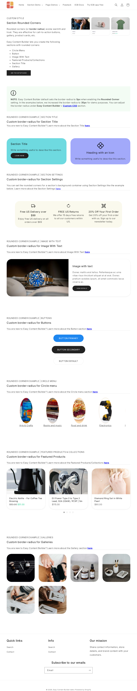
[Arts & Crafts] (26, 410)
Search (10, 647)
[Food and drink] (79, 410)
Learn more (19, 155)
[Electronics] (105, 410)
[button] (35, 5)
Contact (10, 652)
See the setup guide (19, 73)
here (58, 188)
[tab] (64, 512)
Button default (68, 361)
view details (82, 288)
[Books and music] (52, 410)
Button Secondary (68, 349)
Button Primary (68, 338)
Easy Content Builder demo (64, 690)
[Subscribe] (89, 670)
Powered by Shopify (83, 690)
